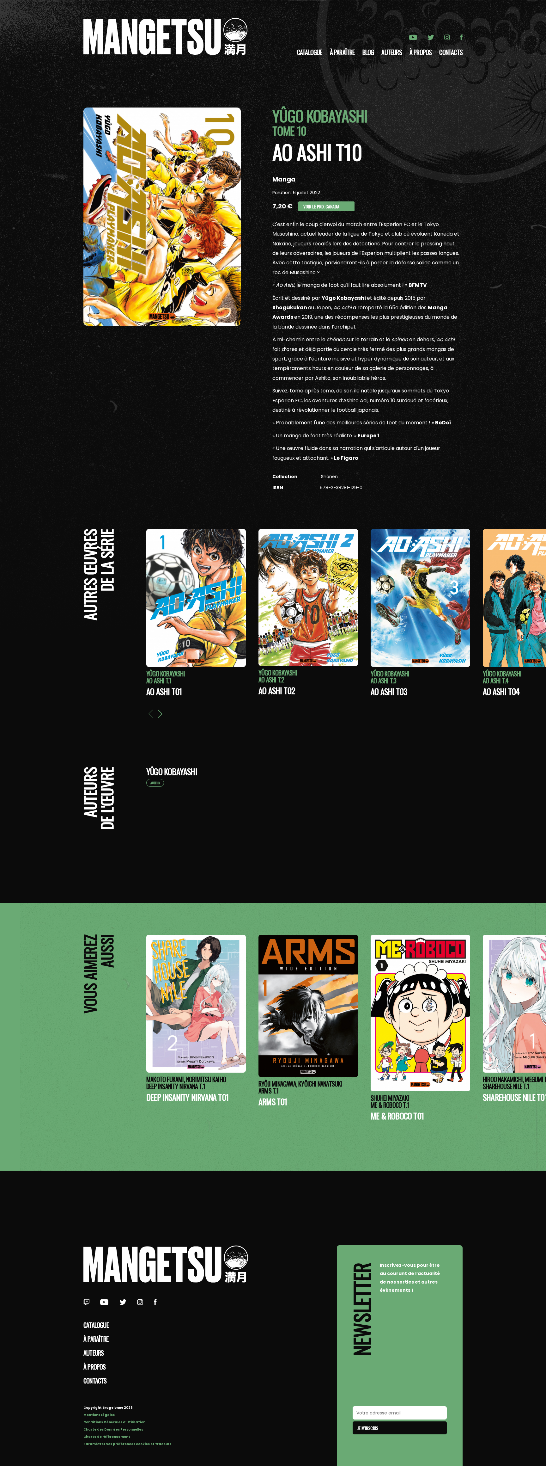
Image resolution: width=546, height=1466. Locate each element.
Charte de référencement (106, 1436)
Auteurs (391, 52)
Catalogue (309, 52)
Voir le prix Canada (321, 206)
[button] (159, 714)
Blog (368, 52)
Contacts (451, 52)
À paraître (342, 52)
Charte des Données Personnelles (113, 1429)
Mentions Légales (99, 1415)
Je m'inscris (367, 1428)
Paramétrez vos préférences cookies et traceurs (127, 1444)
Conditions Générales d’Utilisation (114, 1422)
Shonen (329, 476)
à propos (421, 52)
